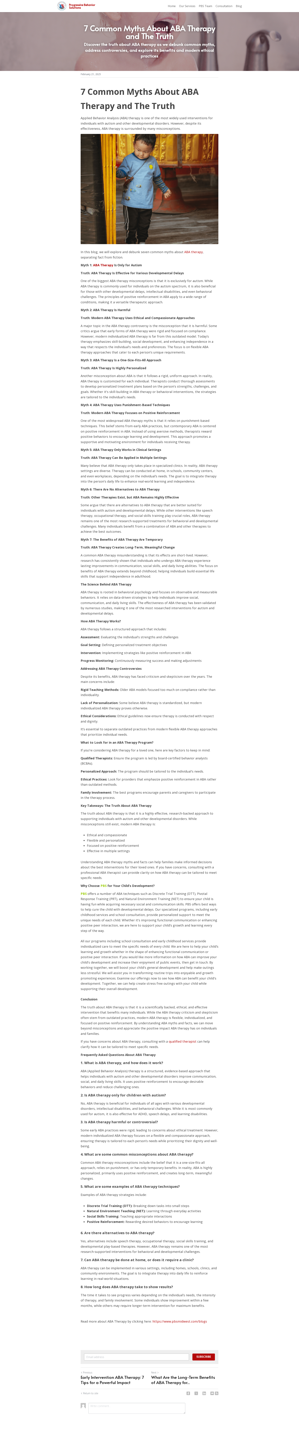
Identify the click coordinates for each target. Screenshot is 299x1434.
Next (153, 1372)
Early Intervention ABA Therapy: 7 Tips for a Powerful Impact (112, 1380)
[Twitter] (196, 1393)
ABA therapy (193, 252)
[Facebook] (188, 1393)
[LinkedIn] (204, 1393)
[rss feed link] (216, 1393)
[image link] (61, 5)
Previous (87, 1372)
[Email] (212, 1393)
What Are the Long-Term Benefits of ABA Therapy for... (183, 1380)
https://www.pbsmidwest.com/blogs (179, 1321)
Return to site (90, 1393)
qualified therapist (182, 1041)
